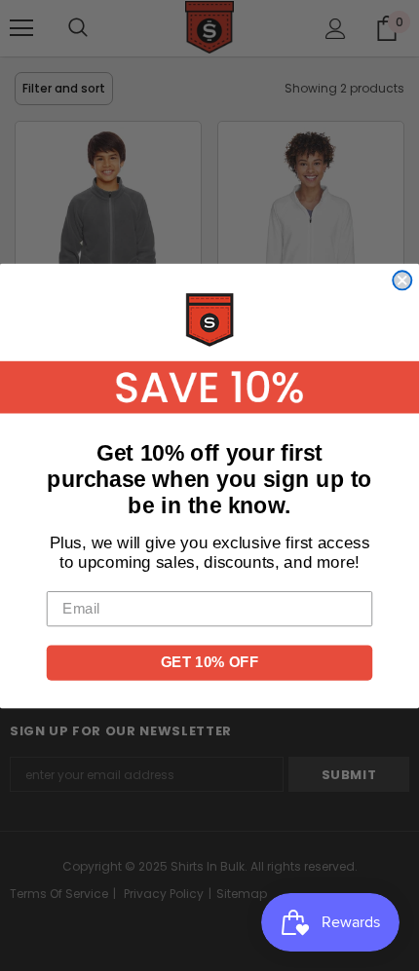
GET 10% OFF (209, 661)
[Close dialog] (402, 280)
